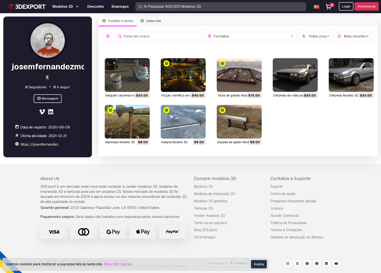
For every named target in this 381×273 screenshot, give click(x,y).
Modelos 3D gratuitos (211, 201)
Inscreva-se (367, 6)
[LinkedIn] (51, 112)
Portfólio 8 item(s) (120, 21)
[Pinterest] (307, 264)
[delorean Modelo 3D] (351, 75)
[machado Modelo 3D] (127, 122)
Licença (277, 208)
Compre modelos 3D (215, 178)
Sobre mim (153, 21)
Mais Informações (118, 264)
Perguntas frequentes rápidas (293, 201)
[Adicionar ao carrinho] (134, 85)
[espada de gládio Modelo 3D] (239, 122)
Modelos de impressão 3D (214, 193)
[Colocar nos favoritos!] (143, 85)
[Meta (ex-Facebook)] (316, 264)
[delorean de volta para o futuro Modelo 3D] (295, 75)
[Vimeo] (42, 112)
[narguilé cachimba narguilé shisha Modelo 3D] (127, 75)
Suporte (277, 186)
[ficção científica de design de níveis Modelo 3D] (183, 75)
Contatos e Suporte (290, 178)
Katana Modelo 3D (174, 142)
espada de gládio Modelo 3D (237, 142)
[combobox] (254, 36)
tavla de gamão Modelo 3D (236, 95)
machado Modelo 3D (120, 142)
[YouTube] (336, 264)
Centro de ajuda (283, 193)
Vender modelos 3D (209, 215)
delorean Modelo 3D (344, 95)
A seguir (61, 87)
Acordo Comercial (285, 215)
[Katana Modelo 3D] (183, 122)
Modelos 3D (203, 186)
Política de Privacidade (289, 223)
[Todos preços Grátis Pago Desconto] (315, 36)
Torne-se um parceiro (210, 223)
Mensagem (49, 99)
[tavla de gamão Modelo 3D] (239, 75)
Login (346, 6)
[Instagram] (287, 264)
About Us (49, 178)
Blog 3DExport (205, 230)
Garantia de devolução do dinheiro (297, 237)
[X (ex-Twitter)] (297, 264)
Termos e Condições (287, 230)
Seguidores (36, 87)
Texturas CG (203, 208)
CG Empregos (204, 237)
